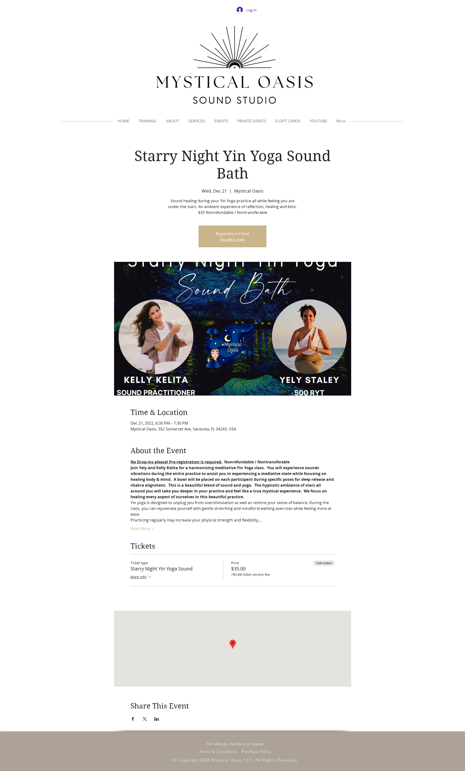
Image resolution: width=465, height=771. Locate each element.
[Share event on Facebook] (133, 719)
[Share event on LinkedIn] (156, 719)
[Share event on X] (144, 719)
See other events (232, 239)
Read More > (142, 528)
